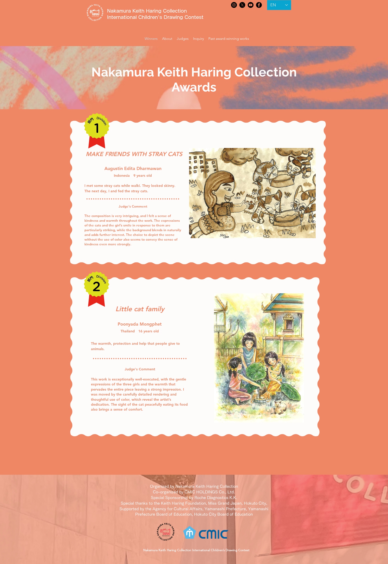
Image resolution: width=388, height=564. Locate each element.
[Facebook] (259, 5)
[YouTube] (251, 5)
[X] (242, 5)
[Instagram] (234, 5)
